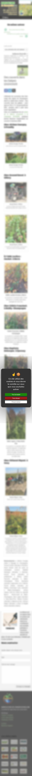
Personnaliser (16, 402)
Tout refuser (16, 398)
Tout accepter (16, 394)
